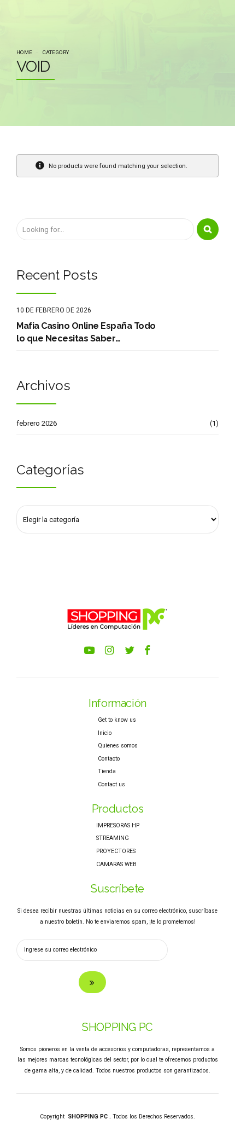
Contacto (109, 758)
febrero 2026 (36, 423)
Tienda (107, 771)
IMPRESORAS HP (117, 825)
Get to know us (117, 719)
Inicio (104, 733)
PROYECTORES (116, 851)
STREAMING (112, 838)
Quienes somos (118, 745)
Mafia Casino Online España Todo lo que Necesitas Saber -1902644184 (86, 333)
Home (24, 52)
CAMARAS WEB (116, 864)
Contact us (111, 784)
